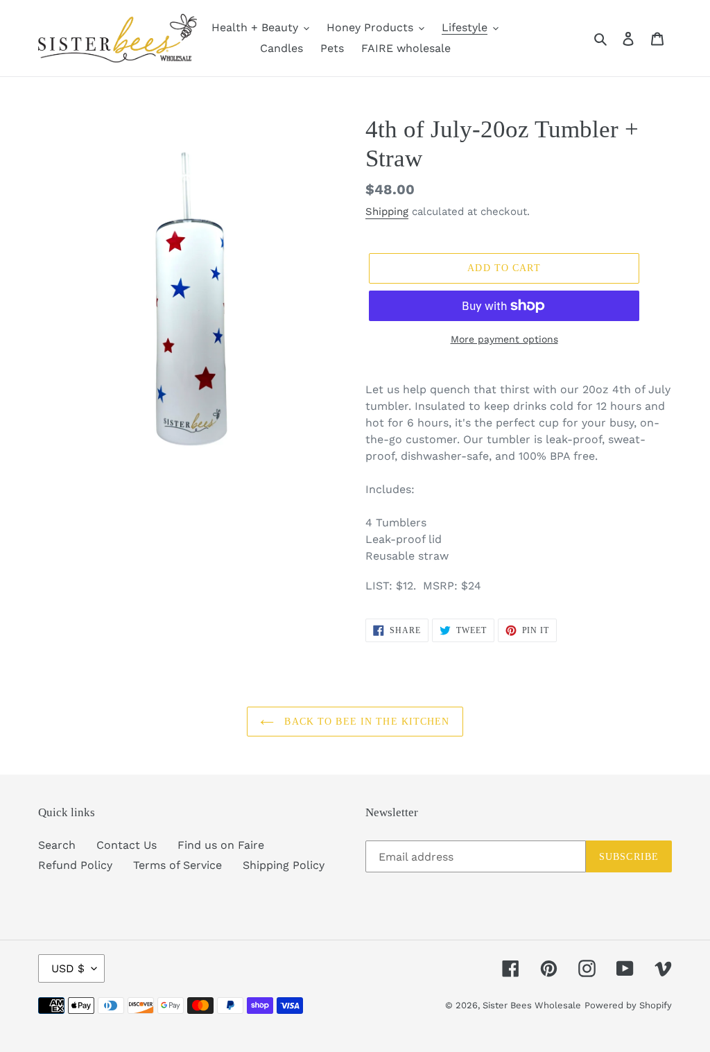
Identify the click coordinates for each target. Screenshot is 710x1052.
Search (57, 845)
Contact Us (126, 845)
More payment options (504, 339)
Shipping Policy (283, 865)
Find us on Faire (221, 845)
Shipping (386, 211)
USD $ (68, 968)
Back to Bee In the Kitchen (365, 721)
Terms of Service (177, 865)
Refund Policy (75, 865)
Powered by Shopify (628, 1005)
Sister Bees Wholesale (532, 1005)
